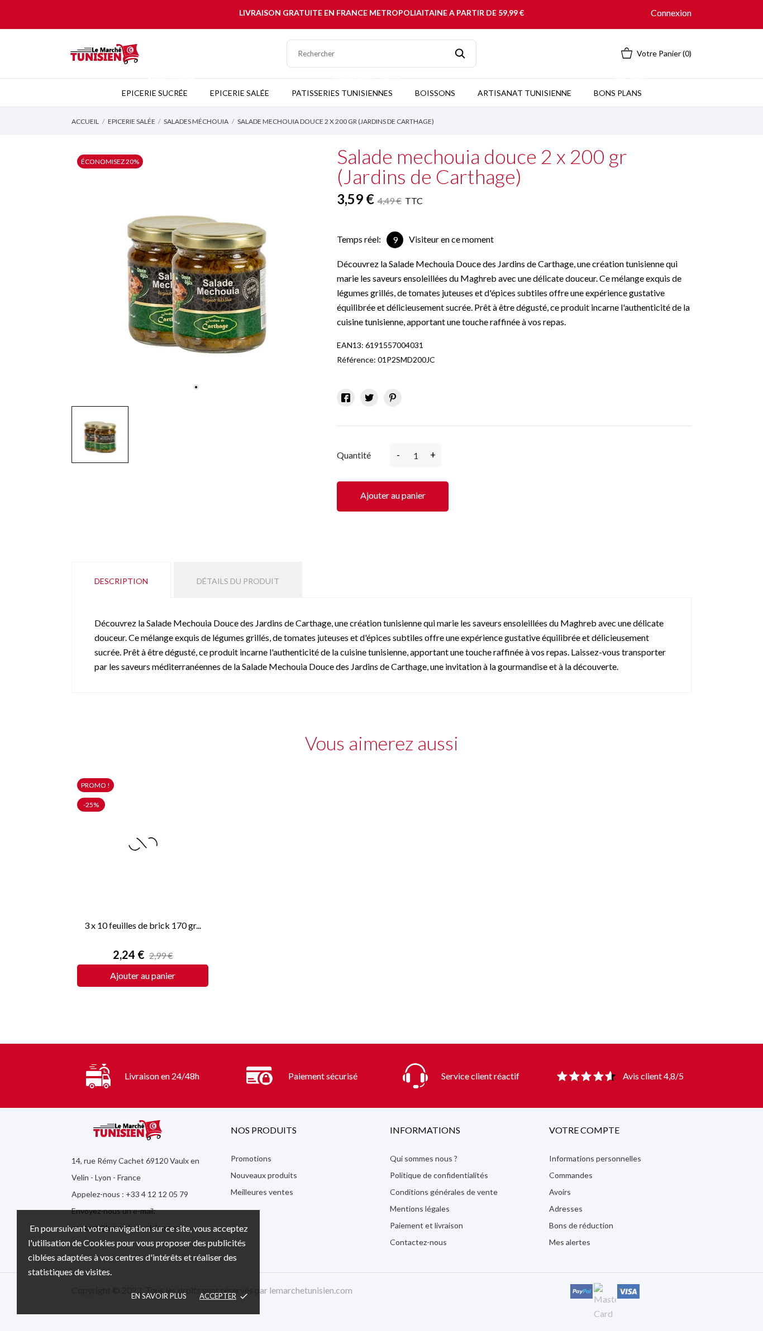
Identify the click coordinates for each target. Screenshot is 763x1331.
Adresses (566, 1208)
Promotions (251, 1158)
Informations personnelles (595, 1158)
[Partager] (346, 398)
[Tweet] (369, 398)
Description (121, 581)
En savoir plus (159, 1295)
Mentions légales (420, 1208)
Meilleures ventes (262, 1192)
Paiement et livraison (426, 1225)
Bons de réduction (581, 1225)
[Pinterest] (393, 398)
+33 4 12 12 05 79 (157, 1194)
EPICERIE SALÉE (239, 93)
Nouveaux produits (264, 1175)
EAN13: (350, 345)
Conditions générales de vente (444, 1192)
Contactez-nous (418, 1242)
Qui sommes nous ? (423, 1158)
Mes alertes (569, 1242)
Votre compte (584, 1130)
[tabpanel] (195, 273)
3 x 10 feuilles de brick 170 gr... (142, 925)
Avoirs (560, 1192)
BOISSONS (435, 93)
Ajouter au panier (393, 495)
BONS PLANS (621, 88)
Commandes (571, 1175)
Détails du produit (238, 581)
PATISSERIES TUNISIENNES (345, 88)
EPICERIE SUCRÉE (158, 88)
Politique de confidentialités (439, 1175)
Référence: (356, 359)
